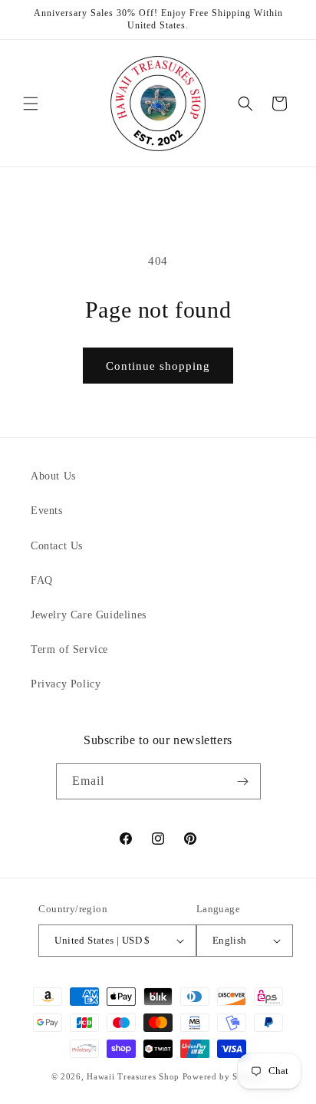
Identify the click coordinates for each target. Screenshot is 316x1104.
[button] (31, 103)
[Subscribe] (243, 781)
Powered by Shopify (224, 1076)
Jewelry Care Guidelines (88, 615)
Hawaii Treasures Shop (133, 1076)
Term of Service (69, 649)
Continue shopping (158, 366)
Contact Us (57, 546)
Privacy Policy (65, 684)
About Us (53, 476)
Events (47, 510)
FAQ (42, 580)
